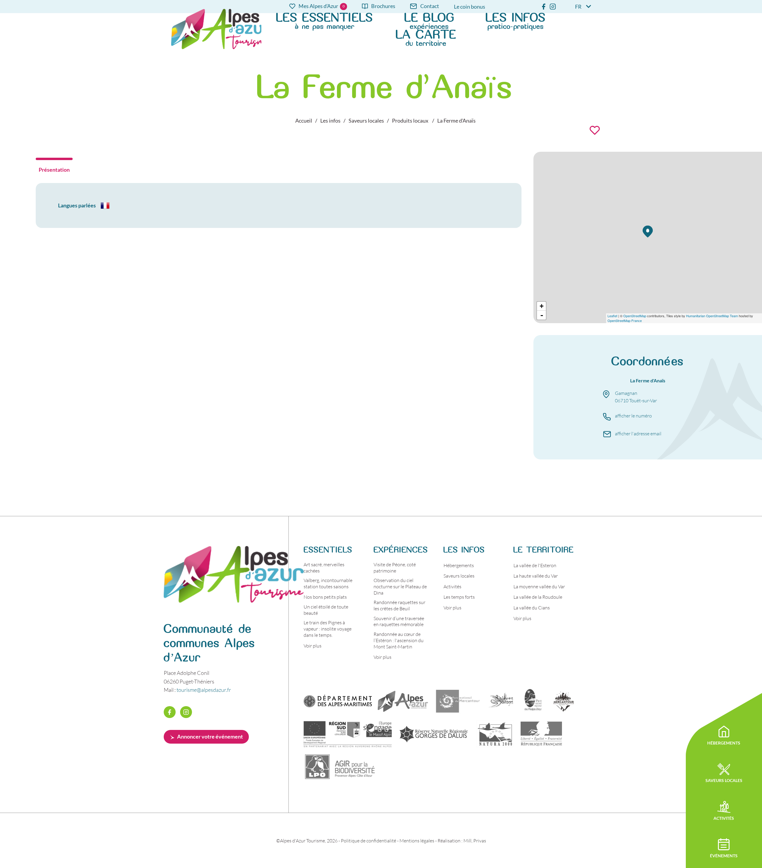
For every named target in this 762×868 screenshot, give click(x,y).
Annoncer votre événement (210, 736)
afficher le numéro (633, 415)
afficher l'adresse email (638, 433)
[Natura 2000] (494, 733)
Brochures (383, 6)
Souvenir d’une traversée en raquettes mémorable (399, 621)
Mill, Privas (474, 840)
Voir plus (312, 645)
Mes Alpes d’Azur (318, 6)
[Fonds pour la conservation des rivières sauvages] (501, 701)
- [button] (542, 315)
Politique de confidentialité (368, 840)
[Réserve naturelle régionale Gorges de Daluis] (434, 734)
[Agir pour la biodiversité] (340, 766)
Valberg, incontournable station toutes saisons (328, 583)
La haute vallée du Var (535, 575)
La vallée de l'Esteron (534, 565)
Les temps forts (459, 597)
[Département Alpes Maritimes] (338, 701)
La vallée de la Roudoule (537, 597)
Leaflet (612, 315)
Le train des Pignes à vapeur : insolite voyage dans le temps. (328, 629)
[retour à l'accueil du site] (216, 29)
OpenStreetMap (634, 315)
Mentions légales (416, 840)
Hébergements (459, 565)
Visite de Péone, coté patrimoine (395, 567)
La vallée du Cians (531, 607)
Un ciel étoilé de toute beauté (326, 610)
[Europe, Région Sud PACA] (348, 733)
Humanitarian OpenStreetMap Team (712, 315)
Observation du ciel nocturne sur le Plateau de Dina (400, 586)
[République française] (541, 733)
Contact (429, 6)
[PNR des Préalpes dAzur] (532, 701)
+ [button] (542, 306)
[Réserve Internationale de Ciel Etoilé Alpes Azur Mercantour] (563, 701)
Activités (452, 586)
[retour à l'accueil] (234, 600)
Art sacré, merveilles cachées (324, 567)
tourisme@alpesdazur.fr (204, 689)
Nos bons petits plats (325, 597)
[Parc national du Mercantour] (458, 701)
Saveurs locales (459, 575)
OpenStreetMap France (625, 320)
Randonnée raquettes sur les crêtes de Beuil (399, 605)
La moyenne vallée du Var (539, 586)
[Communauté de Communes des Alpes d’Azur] (403, 701)
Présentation (54, 169)
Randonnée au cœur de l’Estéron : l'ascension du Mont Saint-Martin (399, 640)
